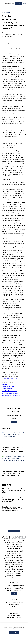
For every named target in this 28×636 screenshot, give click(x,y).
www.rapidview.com (8, 386)
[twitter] (14, 48)
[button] (3, 4)
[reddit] (16, 48)
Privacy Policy (16, 628)
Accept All (14, 632)
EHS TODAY (19, 617)
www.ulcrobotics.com (8, 384)
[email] (19, 48)
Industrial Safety (7, 12)
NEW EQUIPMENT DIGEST (14, 615)
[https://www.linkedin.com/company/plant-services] (13, 606)
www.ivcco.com (7, 389)
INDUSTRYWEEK (14, 613)
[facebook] (8, 48)
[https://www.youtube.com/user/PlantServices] (15, 606)
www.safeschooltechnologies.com (12, 395)
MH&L (14, 619)
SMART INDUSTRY (10, 617)
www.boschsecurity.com (9, 391)
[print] (25, 48)
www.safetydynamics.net (10, 393)
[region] (14, 629)
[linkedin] (11, 48)
